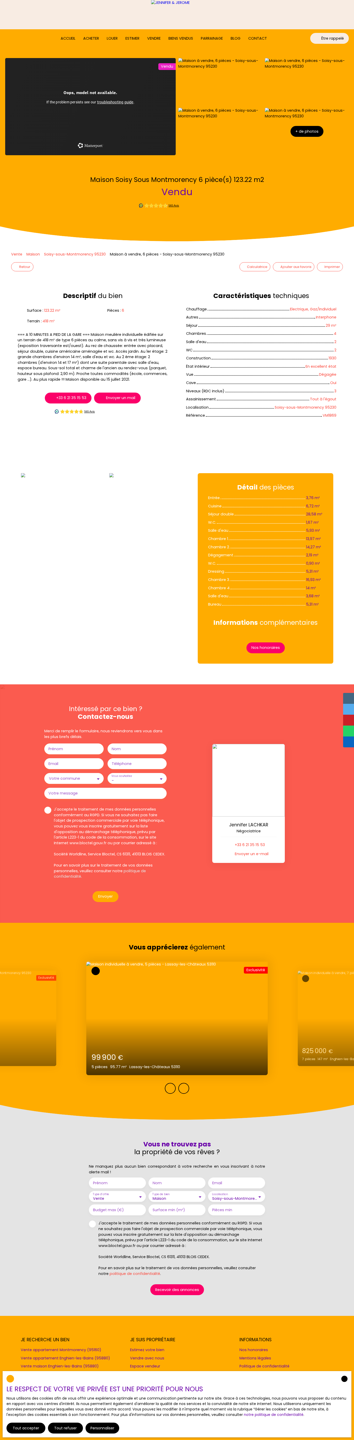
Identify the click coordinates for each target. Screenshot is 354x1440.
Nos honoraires (253, 1349)
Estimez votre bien (147, 1349)
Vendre (154, 38)
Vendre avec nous (147, 1358)
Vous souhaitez (121, 776)
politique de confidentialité (135, 1273)
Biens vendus (180, 38)
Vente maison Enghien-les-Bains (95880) (60, 1366)
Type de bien (160, 1194)
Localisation (220, 1194)
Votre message (63, 793)
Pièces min (222, 1210)
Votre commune (64, 778)
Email (53, 763)
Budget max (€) (108, 1210)
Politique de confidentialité (264, 1366)
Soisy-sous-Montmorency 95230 (75, 254)
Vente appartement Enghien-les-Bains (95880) (65, 1358)
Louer (112, 38)
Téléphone (122, 763)
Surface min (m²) (169, 1210)
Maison (33, 254)
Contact (257, 38)
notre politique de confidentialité (273, 1414)
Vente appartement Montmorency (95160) (61, 1349)
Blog (235, 38)
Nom (116, 749)
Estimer (132, 38)
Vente (16, 254)
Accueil (68, 38)
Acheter (91, 38)
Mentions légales (255, 1358)
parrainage (212, 38)
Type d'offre (101, 1194)
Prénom (55, 749)
